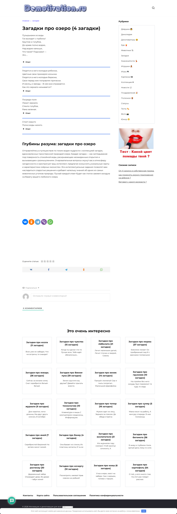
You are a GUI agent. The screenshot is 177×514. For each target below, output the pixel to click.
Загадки (125, 56)
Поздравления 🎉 (129, 93)
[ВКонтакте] (25, 222)
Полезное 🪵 (127, 98)
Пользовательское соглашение (69, 495)
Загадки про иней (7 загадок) (37, 436)
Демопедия (126, 34)
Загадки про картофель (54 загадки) (140, 467)
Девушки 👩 (126, 29)
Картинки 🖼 (127, 77)
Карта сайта (43, 495)
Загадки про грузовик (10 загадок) (140, 375)
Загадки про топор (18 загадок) (106, 405)
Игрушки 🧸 (126, 66)
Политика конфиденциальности (106, 495)
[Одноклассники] (31, 222)
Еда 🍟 (124, 45)
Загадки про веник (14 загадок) (106, 374)
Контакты (28, 495)
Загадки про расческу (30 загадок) (37, 467)
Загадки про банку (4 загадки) (71, 436)
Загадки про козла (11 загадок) (37, 344)
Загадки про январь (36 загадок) (37, 374)
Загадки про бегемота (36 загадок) (140, 437)
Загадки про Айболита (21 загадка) (105, 344)
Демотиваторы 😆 (129, 40)
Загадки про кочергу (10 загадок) (71, 467)
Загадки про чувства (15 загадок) (71, 343)
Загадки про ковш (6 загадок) (106, 467)
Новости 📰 (126, 87)
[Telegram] (38, 222)
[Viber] (44, 222)
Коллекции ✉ (127, 82)
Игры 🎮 (125, 71)
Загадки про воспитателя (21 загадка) (106, 436)
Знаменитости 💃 (129, 61)
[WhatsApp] (50, 222)
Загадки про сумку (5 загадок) (140, 405)
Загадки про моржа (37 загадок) (140, 343)
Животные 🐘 (127, 50)
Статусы (125, 103)
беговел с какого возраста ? (133, 182)
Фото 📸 (125, 114)
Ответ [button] (28, 62)
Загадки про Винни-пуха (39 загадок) (71, 374)
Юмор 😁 (125, 119)
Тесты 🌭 (125, 109)
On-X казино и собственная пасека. (136, 171)
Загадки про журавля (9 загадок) (37, 405)
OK (143, 511)
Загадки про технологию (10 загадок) (71, 405)
